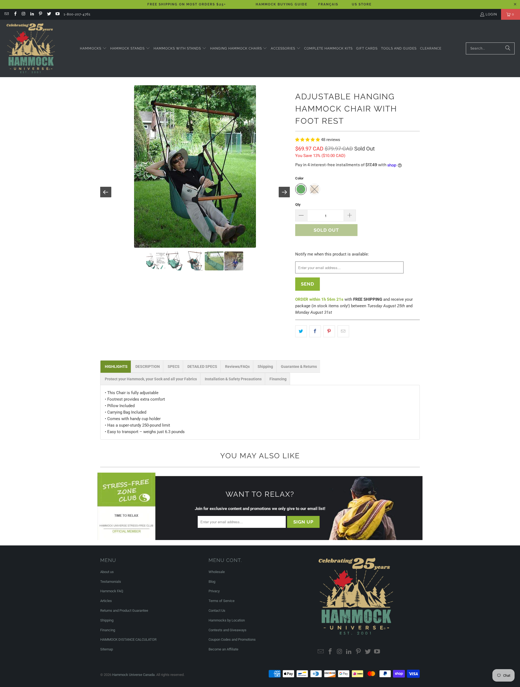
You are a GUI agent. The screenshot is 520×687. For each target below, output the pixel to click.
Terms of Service (222, 601)
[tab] (115, 366)
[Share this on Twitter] (301, 331)
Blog (212, 582)
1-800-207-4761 (77, 14)
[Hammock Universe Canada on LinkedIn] (32, 14)
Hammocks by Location (227, 620)
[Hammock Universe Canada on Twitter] (48, 14)
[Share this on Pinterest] (329, 331)
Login (491, 14)
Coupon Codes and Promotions (232, 639)
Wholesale (217, 572)
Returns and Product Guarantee (124, 611)
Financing (107, 630)
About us (107, 572)
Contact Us (217, 611)
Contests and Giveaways (227, 630)
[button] (93, 48)
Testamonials (110, 582)
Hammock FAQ (111, 591)
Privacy (214, 591)
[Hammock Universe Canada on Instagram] (23, 14)
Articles (106, 601)
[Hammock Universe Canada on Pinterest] (40, 14)
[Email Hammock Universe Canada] (6, 14)
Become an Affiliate (223, 649)
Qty (298, 204)
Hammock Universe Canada (133, 675)
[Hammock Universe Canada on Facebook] (14, 14)
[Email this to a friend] (343, 331)
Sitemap (106, 649)
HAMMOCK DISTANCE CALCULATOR (128, 639)
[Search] (508, 48)
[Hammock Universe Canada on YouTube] (57, 14)
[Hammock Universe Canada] (30, 48)
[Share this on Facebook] (315, 331)
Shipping (106, 620)
